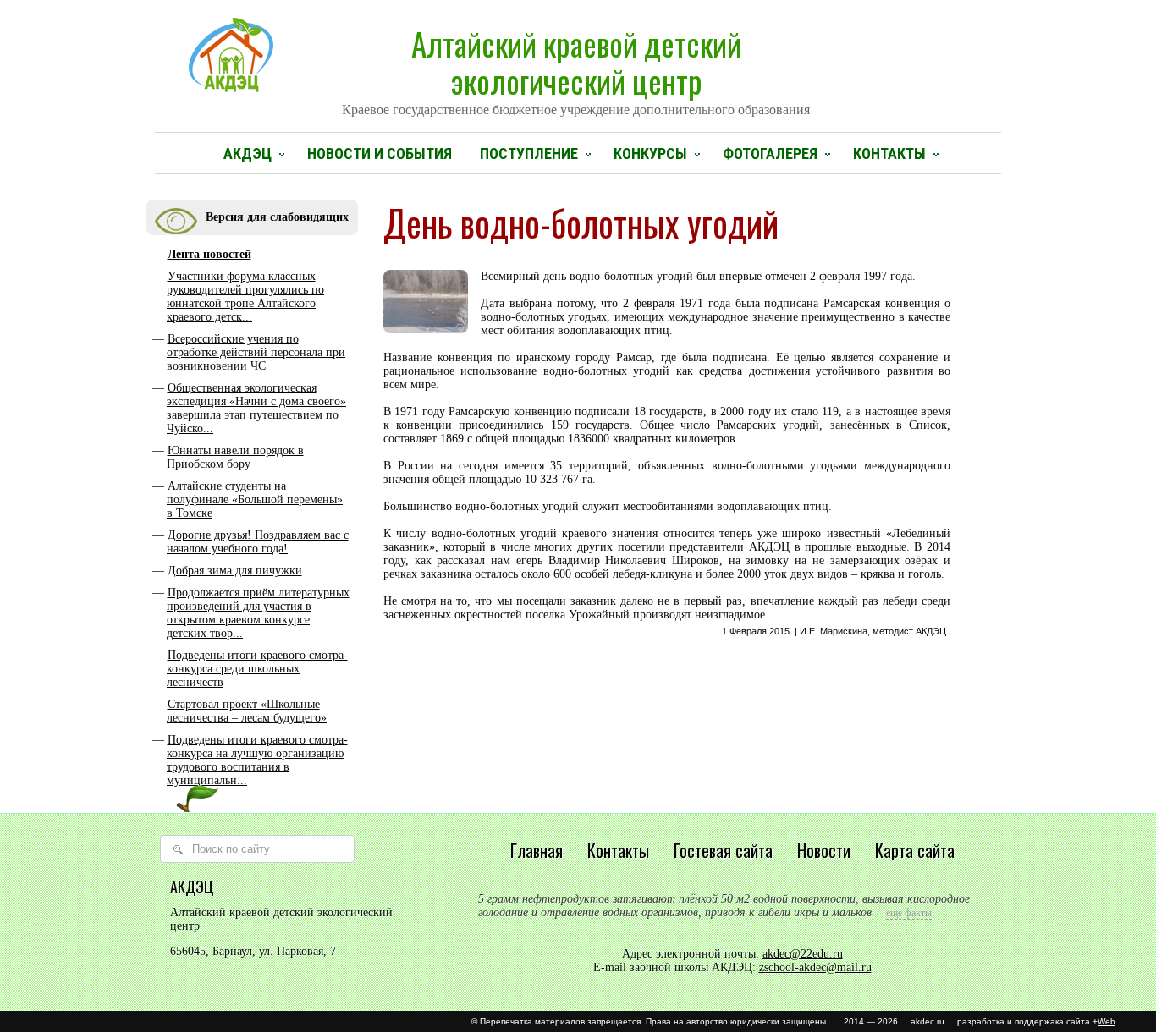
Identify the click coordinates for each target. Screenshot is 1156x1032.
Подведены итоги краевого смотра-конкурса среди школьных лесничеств (257, 669)
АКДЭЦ (247, 153)
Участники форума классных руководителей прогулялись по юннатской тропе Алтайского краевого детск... (245, 296)
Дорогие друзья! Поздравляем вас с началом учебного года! (258, 542)
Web (1106, 1021)
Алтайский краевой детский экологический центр (576, 68)
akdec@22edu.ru (802, 953)
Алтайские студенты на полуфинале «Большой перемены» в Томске (255, 499)
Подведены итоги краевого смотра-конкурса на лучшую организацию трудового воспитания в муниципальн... (257, 760)
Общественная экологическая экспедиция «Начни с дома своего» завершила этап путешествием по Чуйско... (256, 408)
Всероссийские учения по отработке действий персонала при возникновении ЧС (256, 352)
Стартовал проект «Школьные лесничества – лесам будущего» (247, 711)
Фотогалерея (770, 153)
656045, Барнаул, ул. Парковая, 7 (253, 951)
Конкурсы (650, 153)
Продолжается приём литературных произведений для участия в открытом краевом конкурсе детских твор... (258, 613)
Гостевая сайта (723, 850)
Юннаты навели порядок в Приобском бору (235, 457)
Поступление (529, 153)
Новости (823, 850)
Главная (536, 850)
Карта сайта (915, 850)
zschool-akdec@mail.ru (815, 967)
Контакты (889, 153)
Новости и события (379, 153)
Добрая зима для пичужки (235, 570)
